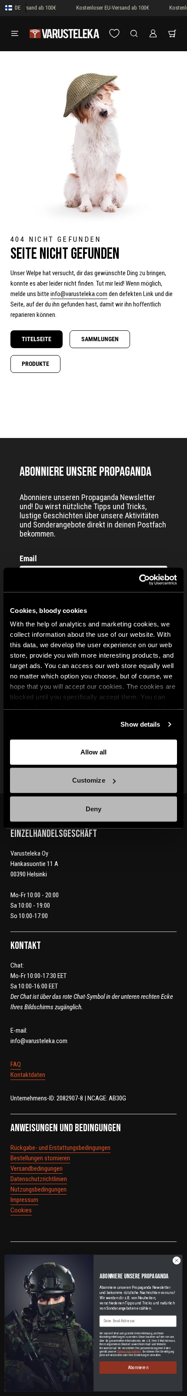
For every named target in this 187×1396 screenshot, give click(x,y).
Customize (88, 780)
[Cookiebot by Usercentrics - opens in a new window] (139, 580)
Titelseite (36, 339)
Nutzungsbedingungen (38, 1189)
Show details (140, 724)
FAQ (15, 1064)
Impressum (24, 1200)
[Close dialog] (176, 1260)
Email (28, 558)
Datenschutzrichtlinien (38, 1179)
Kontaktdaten (27, 1075)
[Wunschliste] (114, 33)
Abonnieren (138, 1367)
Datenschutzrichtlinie (129, 1351)
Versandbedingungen (36, 1168)
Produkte (35, 363)
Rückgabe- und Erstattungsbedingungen (60, 1148)
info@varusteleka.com (78, 294)
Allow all (93, 751)
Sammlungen (100, 339)
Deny (93, 808)
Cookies (21, 1210)
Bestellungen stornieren (40, 1158)
